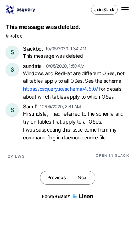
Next (83, 177)
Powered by (56, 196)
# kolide (14, 36)
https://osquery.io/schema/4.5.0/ (60, 89)
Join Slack (104, 9)
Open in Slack (112, 155)
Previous (56, 177)
